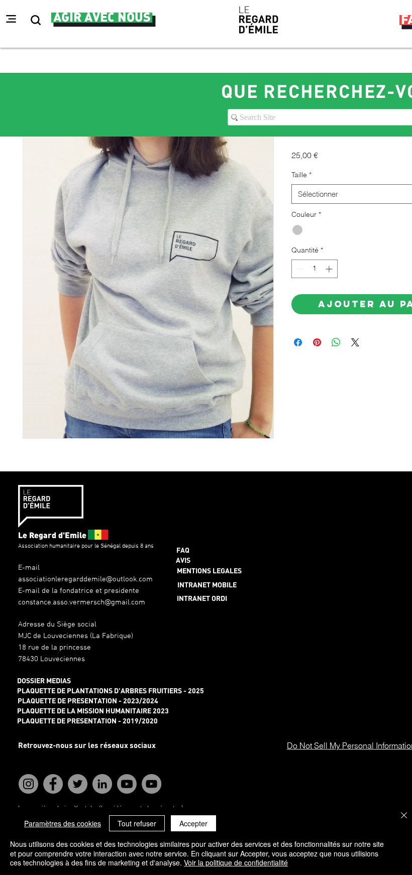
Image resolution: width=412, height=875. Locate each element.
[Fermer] (404, 816)
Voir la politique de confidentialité (236, 862)
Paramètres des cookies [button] (62, 823)
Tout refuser (137, 823)
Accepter (193, 823)
